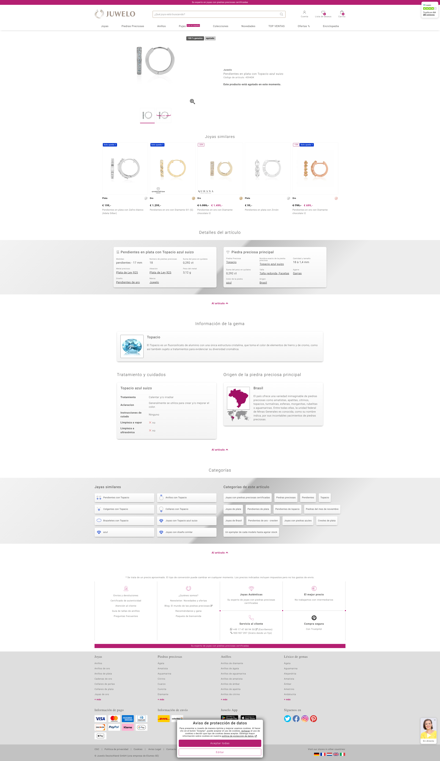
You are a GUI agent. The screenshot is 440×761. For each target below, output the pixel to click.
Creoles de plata (327, 520)
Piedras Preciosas (133, 26)
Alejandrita (290, 673)
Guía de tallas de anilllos (126, 611)
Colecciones (220, 26)
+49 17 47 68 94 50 (244, 629)
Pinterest (313, 718)
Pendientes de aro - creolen (263, 520)
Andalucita (290, 694)
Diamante (163, 694)
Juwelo (154, 282)
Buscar (282, 14)
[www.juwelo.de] (316, 754)
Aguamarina (291, 668)
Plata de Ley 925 (127, 272)
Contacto (171, 749)
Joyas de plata (233, 509)
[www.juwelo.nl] (329, 754)
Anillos (161, 26)
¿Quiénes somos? (189, 595)
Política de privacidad (116, 749)
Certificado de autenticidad (126, 600)
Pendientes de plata (258, 509)
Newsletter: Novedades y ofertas (188, 600)
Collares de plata (104, 689)
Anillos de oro (102, 668)
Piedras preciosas (286, 497)
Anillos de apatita (231, 689)
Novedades (248, 26)
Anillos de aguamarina (233, 673)
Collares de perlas (105, 684)
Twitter (287, 718)
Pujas (189, 26)
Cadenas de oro (103, 679)
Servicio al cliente (251, 624)
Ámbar (288, 684)
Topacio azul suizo (272, 264)
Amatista (163, 668)
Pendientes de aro (128, 282)
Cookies (138, 749)
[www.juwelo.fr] (323, 754)
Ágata (161, 663)
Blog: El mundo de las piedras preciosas (187, 606)
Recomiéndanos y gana (188, 611)
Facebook (296, 718)
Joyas (104, 26)
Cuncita (162, 689)
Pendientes (308, 497)
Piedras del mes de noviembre (322, 509)
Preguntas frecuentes (126, 616)
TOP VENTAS (276, 26)
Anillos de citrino (230, 694)
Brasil (263, 283)
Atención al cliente (126, 606)
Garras (297, 273)
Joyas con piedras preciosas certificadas (247, 497)
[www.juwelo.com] (336, 754)
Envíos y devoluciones (125, 595)
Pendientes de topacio (287, 509)
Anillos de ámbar (230, 684)
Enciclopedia (331, 26)
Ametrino (289, 689)
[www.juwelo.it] (342, 754)
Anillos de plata (103, 673)
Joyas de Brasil (233, 520)
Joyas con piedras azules (298, 520)
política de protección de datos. (238, 736)
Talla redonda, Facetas (274, 273)
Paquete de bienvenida (188, 616)
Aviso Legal (154, 749)
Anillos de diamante (232, 663)
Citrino (161, 679)
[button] (305, 14)
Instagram (304, 718)
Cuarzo (162, 684)
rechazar (245, 731)
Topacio (231, 262)
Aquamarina (164, 673)
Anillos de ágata (230, 668)
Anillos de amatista (232, 679)
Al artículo (218, 303)
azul (229, 283)
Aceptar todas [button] (220, 743)
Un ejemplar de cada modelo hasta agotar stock (251, 532)
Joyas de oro (102, 694)
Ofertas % (304, 26)
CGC (97, 749)
